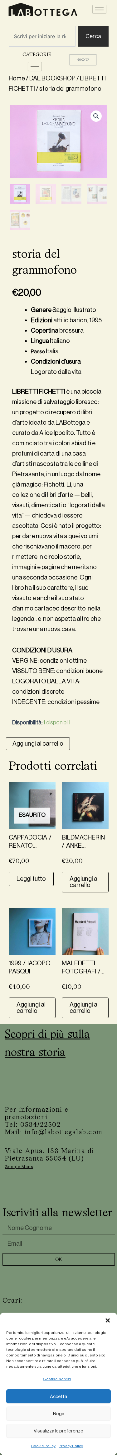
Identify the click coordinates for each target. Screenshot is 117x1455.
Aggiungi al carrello (37, 743)
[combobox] (42, 36)
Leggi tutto (31, 878)
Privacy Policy (71, 1446)
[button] (108, 1320)
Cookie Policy (43, 1446)
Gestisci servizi (57, 1379)
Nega (58, 1413)
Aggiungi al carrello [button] (84, 882)
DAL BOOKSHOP (52, 78)
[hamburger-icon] (99, 9)
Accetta (58, 1396)
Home (17, 78)
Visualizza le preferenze (58, 1430)
